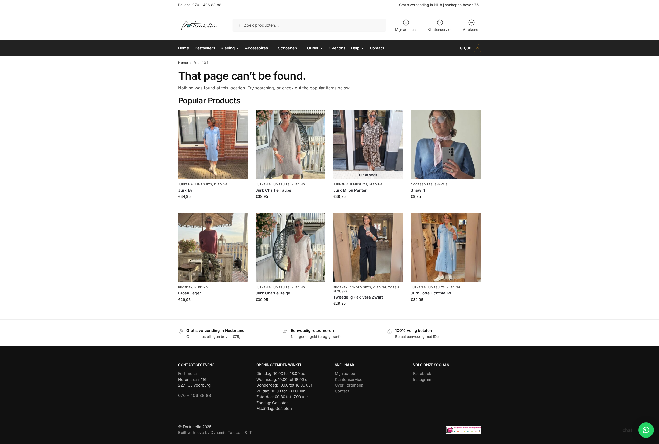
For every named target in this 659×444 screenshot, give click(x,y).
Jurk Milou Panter (350, 190)
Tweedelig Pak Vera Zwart (358, 297)
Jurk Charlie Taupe (273, 190)
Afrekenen (471, 29)
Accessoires (422, 184)
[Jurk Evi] (213, 145)
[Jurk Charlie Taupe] (290, 145)
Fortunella (187, 373)
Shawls (440, 184)
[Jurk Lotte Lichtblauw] (446, 247)
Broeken (185, 287)
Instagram (422, 379)
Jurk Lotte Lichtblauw (431, 292)
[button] (470, 48)
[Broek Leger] (213, 247)
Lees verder (368, 207)
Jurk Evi (185, 190)
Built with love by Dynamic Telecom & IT (215, 432)
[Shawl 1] (446, 145)
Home (183, 63)
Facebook (422, 373)
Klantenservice (440, 29)
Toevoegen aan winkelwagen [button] (213, 207)
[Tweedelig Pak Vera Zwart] (368, 247)
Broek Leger (189, 292)
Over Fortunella (349, 385)
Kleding (221, 184)
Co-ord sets (360, 287)
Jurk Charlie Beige (273, 292)
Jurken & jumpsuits (195, 184)
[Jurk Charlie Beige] (290, 247)
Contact (342, 391)
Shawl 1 (418, 190)
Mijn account (406, 29)
